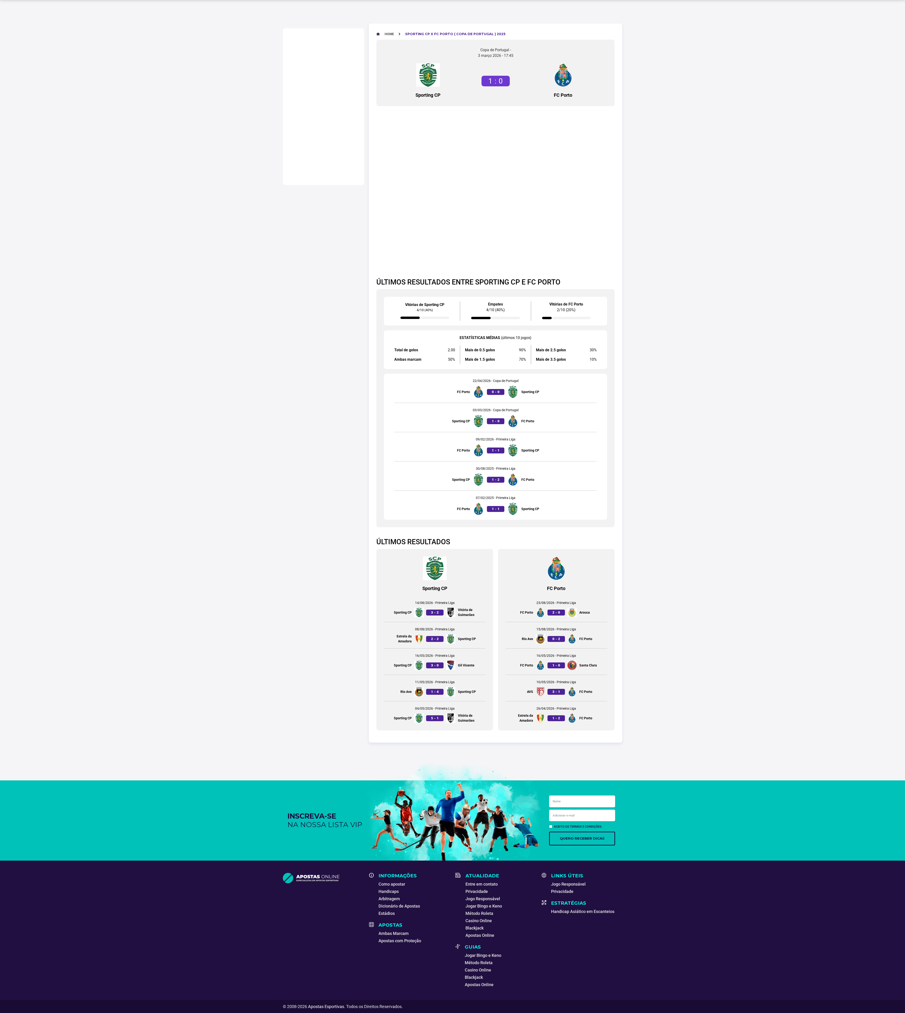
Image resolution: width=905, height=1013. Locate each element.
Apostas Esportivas (326, 1006)
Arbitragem (389, 898)
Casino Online (478, 920)
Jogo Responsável (482, 898)
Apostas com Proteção (399, 940)
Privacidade (476, 891)
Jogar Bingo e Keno (483, 906)
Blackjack (474, 927)
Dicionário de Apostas (399, 906)
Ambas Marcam (393, 933)
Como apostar (391, 884)
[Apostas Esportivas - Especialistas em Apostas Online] (323, 878)
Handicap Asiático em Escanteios (582, 911)
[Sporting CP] (428, 75)
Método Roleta (479, 913)
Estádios (386, 913)
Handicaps (388, 891)
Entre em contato (481, 884)
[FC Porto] (563, 75)
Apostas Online (479, 935)
